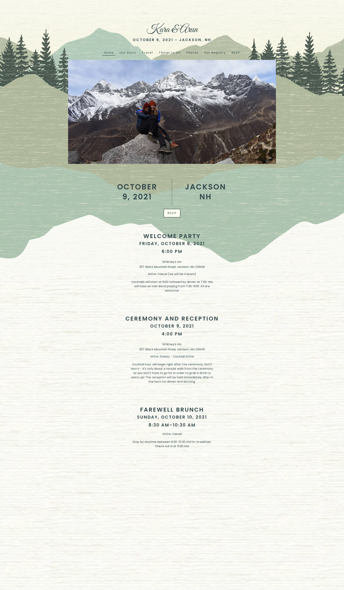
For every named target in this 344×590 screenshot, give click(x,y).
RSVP (172, 213)
